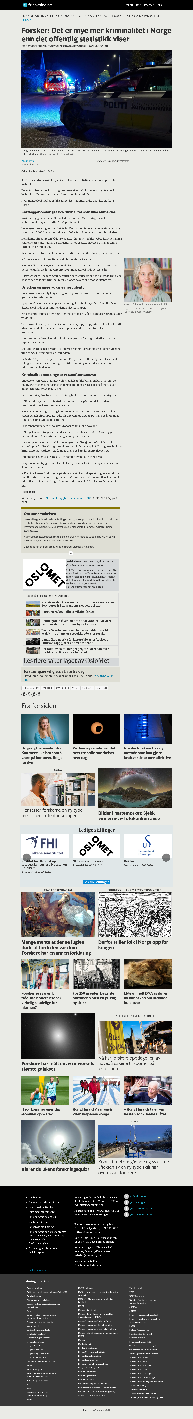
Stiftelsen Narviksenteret (140, 1334)
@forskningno (138, 1196)
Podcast (149, 4)
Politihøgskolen (136, 1288)
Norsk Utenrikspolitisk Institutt (92, 1383)
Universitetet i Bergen (139, 1361)
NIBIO (29, 1388)
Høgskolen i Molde (35, 1342)
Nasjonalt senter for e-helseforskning (95, 1325)
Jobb (159, 4)
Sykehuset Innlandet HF (140, 1342)
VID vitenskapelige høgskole (142, 1393)
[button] (27, 858)
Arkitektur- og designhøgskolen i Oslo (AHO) (47, 1292)
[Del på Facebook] (23, 694)
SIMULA (133, 1307)
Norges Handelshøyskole (89, 1356)
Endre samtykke (38, 1270)
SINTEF (132, 1311)
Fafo (29, 1311)
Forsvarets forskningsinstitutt (40, 1322)
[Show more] (71, 553)
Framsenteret (33, 1326)
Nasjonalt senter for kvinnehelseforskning (97, 1329)
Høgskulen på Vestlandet (38, 1354)
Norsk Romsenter (86, 1380)
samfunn (101, 688)
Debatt (129, 4)
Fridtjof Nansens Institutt (38, 1330)
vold (75, 688)
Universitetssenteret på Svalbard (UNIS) (147, 1381)
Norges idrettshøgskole (89, 1368)
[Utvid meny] (169, 5)
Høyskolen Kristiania (36, 1358)
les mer (29, 20)
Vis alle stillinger (96, 882)
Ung (138, 4)
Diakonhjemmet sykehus (38, 1300)
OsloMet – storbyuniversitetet (91, 1395)
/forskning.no (138, 1202)
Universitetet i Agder (138, 1358)
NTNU (81, 1306)
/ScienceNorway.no (141, 1214)
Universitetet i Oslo (138, 1369)
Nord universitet (85, 1344)
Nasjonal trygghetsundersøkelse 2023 (69, 498)
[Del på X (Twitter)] (28, 694)
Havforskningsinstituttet (38, 1338)
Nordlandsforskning (87, 1348)
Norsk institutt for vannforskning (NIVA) (96, 1392)
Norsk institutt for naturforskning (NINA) (97, 1388)
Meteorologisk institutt (37, 1381)
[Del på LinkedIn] (33, 694)
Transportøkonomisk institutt (143, 1350)
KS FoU (30, 1365)
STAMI (132, 1326)
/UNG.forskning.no (141, 1208)
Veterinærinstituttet (138, 1389)
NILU (29, 1399)
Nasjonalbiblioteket (87, 1310)
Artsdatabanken (34, 1296)
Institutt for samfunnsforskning (41, 1361)
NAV (29, 1384)
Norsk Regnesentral (87, 1376)
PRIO (131, 1292)
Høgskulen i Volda (35, 1350)
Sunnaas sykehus (137, 1338)
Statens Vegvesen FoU (139, 1330)
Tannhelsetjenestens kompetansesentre (147, 1346)
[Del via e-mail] (38, 694)
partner (48, 688)
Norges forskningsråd (88, 1360)
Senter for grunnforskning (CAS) (144, 1315)
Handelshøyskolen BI (36, 1334)
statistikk (62, 688)
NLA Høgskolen (85, 1288)
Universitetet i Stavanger (140, 1373)
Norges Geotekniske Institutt (91, 1352)
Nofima (81, 1340)
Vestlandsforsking (137, 1385)
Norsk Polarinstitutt (87, 1372)
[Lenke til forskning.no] (70, 3)
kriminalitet (31, 688)
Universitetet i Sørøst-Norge (142, 1377)
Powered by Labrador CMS (96, 1410)
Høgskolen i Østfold (36, 1346)
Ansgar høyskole (34, 1288)
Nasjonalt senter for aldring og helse (94, 1321)
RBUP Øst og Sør (137, 1296)
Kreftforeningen (34, 1369)
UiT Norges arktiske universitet (143, 1354)
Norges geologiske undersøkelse (93, 1364)
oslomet (87, 688)
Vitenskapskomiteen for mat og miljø (146, 1397)
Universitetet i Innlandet (140, 1365)
